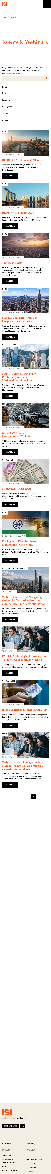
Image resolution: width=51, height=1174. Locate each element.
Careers (29, 1172)
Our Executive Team (34, 1159)
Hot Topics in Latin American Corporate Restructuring (20, 319)
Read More (10, 176)
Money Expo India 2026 (16, 488)
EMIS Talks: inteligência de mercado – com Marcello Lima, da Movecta (24, 658)
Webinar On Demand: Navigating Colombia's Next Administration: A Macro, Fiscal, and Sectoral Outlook (23, 600)
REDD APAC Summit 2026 (18, 212)
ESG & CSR (30, 1164)
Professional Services (10, 1170)
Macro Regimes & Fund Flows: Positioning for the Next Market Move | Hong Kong (20, 377)
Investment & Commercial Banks (9, 1161)
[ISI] (4, 4)
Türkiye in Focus (12, 262)
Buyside (5, 1166)
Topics (25, 113)
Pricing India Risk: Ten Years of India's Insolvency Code (19, 543)
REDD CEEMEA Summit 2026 (20, 160)
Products (25, 100)
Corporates (6, 1155)
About (28, 1155)
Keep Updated (10, 1126)
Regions (25, 120)
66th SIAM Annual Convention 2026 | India (16, 434)
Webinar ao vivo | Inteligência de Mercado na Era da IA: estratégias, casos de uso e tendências (22, 765)
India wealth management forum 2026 (24, 709)
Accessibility (31, 1168)
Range (25, 93)
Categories (25, 107)
